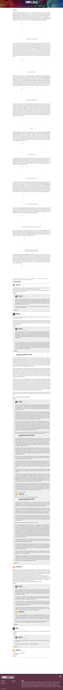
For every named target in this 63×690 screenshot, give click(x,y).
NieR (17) (57, 681)
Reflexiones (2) (23, 684)
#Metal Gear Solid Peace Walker (43, 278)
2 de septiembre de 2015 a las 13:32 (23, 638)
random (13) (46, 686)
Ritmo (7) (32, 684)
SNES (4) (35, 684)
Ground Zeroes (23, 210)
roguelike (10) (54, 686)
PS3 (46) (38, 683)
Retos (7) (28, 684)
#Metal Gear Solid (34, 278)
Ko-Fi (40, 6)
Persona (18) (53, 683)
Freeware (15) (45, 681)
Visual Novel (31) (55, 684)
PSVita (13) (49, 683)
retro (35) (50, 686)
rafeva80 (18, 650)
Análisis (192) (23, 681)
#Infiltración (28, 278)
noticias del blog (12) (29, 686)
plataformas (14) (37, 686)
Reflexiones (29, 6)
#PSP (21, 279)
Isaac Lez (18, 284)
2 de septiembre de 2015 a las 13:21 (23, 297)
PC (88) (31, 683)
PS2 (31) (34, 683)
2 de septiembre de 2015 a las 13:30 (23, 329)
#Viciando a (31, 279)
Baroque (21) (29, 681)
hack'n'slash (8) (54, 685)
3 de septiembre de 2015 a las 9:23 (22, 500)
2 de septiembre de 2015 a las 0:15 (20, 567)
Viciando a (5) (49, 684)
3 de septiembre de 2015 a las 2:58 (22, 495)
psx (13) (41, 686)
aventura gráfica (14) (28, 685)
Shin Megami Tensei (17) (42, 684)
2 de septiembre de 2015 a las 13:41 (23, 587)
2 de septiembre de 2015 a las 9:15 (20, 629)
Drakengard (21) (40, 681)
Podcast (44, 6)
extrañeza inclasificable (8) (46, 685)
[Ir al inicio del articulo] (60, 676)
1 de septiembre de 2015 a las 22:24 (20, 355)
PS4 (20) (41, 683)
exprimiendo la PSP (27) (37, 685)
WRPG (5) (23, 685)
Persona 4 (44, 84)
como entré (28, 17)
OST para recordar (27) (25, 683)
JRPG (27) (50, 681)
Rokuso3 (20, 296)
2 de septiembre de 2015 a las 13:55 (23, 402)
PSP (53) (45, 683)
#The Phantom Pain (25, 279)
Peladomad (21, 494)
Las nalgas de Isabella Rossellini (24, 354)
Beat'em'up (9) (34, 681)
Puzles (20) (58, 683)
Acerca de (19, 6)
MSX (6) (54, 681)
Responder (14, 293)
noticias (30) (23, 686)
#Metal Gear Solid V (16, 279)
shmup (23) (59, 686)
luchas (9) (58, 685)
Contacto (35, 6)
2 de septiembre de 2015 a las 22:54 (23, 436)
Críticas (24, 6)
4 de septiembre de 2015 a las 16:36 (20, 651)
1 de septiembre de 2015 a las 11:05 (20, 314)
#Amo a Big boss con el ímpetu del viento (19, 278)
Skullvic (18, 313)
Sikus (17, 628)
